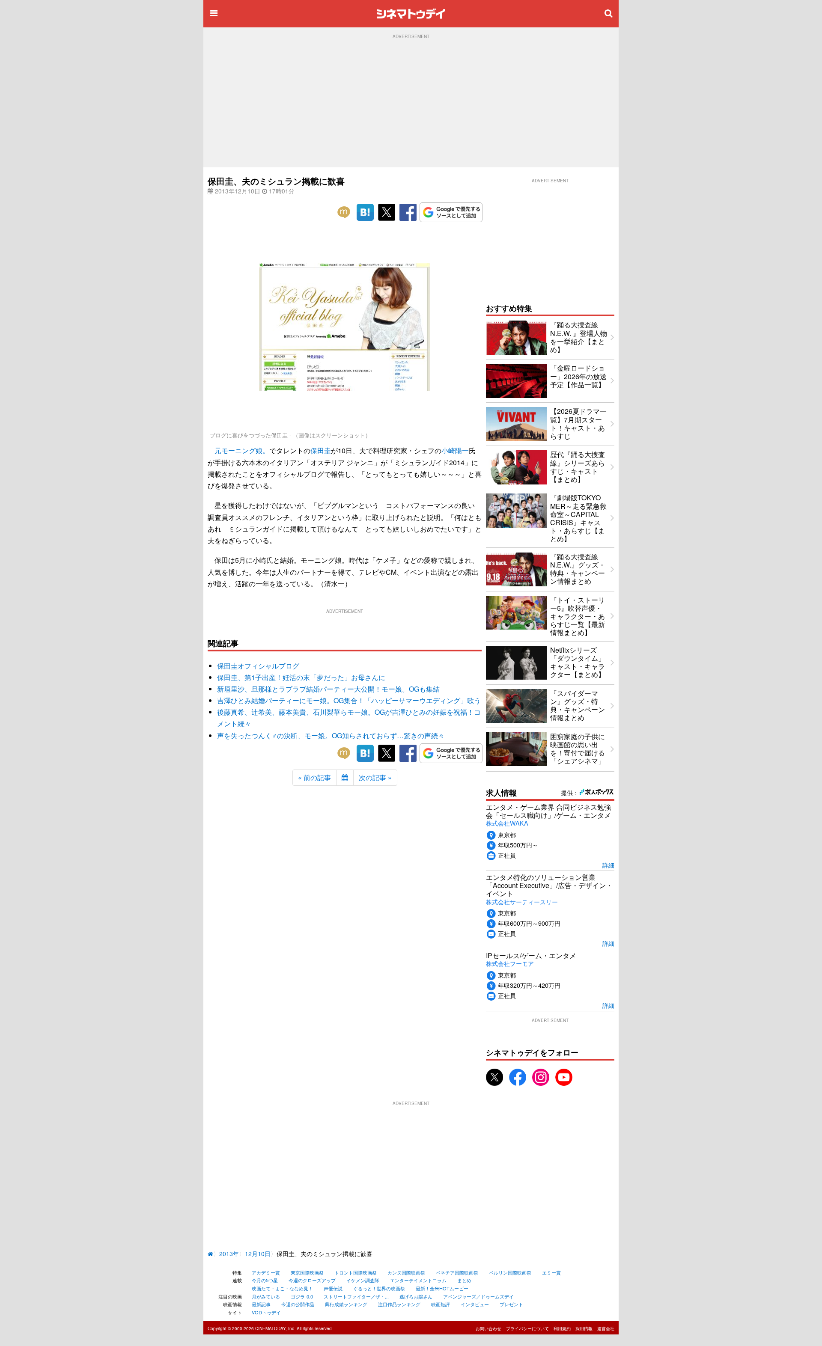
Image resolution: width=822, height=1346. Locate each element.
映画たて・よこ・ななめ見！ (282, 1288)
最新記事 (261, 1304)
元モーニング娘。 (241, 450)
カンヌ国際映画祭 (406, 1272)
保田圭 (320, 450)
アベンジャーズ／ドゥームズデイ (478, 1296)
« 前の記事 (314, 777)
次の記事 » (375, 777)
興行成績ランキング (346, 1304)
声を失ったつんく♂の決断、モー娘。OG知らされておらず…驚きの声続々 (331, 735)
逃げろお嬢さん (415, 1296)
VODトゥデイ (266, 1312)
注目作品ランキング (399, 1304)
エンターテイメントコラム (418, 1280)
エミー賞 (551, 1272)
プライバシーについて (527, 1328)
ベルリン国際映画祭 (510, 1272)
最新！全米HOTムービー (442, 1288)
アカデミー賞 (266, 1272)
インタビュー (475, 1304)
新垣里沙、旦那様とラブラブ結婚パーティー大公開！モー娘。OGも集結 (328, 689)
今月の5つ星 (265, 1280)
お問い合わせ (488, 1328)
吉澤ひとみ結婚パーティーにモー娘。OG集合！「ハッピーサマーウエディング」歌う (349, 700)
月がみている (266, 1296)
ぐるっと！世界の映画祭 (379, 1288)
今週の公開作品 (297, 1304)
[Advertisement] (411, 103)
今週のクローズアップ (312, 1280)
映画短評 (440, 1304)
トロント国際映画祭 (355, 1272)
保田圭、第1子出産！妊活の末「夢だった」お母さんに (301, 677)
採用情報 (584, 1328)
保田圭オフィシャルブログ (258, 666)
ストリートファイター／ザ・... (356, 1296)
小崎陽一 (455, 450)
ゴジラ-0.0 (302, 1296)
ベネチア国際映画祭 (457, 1272)
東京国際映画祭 (307, 1272)
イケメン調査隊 (362, 1280)
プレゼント (511, 1304)
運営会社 (605, 1328)
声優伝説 (333, 1288)
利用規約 (562, 1328)
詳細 (608, 864)
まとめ (464, 1280)
